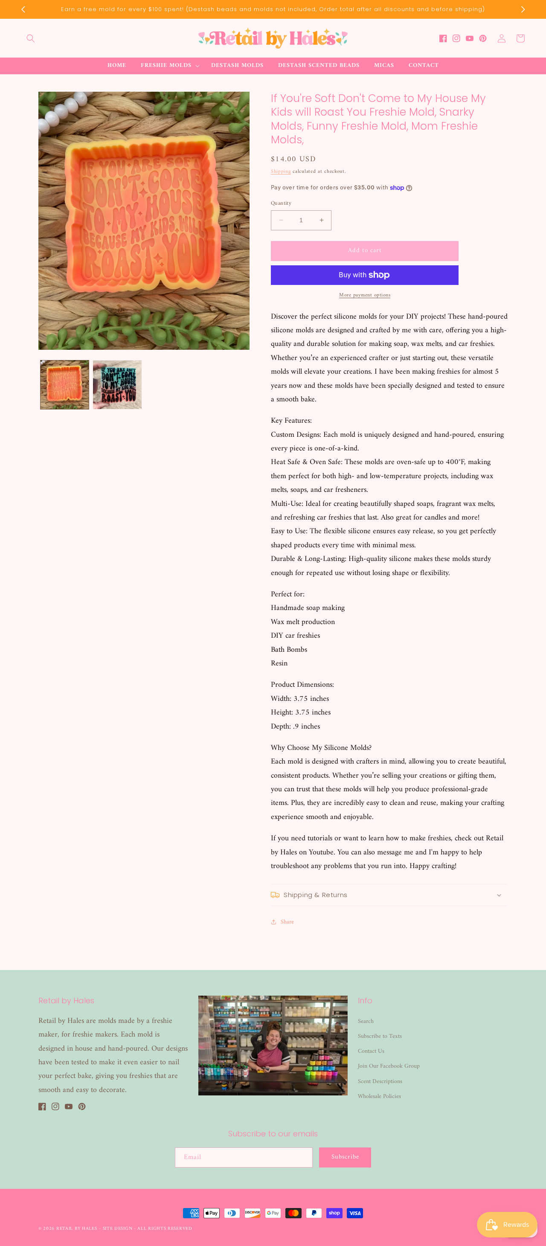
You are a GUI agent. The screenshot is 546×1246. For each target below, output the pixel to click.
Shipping (281, 171)
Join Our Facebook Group (389, 1066)
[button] (30, 38)
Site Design (118, 1229)
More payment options (364, 295)
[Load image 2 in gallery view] (117, 384)
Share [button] (287, 922)
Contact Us (371, 1051)
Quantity (281, 203)
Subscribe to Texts (380, 1036)
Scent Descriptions (380, 1081)
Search (366, 1021)
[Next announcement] (523, 9)
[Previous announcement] (23, 9)
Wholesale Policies (379, 1096)
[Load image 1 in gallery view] (65, 384)
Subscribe (345, 1157)
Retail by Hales (76, 1229)
